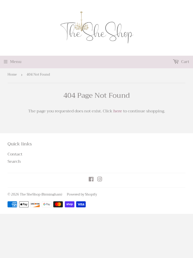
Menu (15, 61)
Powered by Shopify (82, 194)
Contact (15, 154)
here (117, 111)
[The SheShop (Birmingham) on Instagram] (99, 179)
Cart (184, 61)
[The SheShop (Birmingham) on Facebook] (91, 179)
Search (14, 161)
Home (12, 74)
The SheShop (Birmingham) (41, 194)
